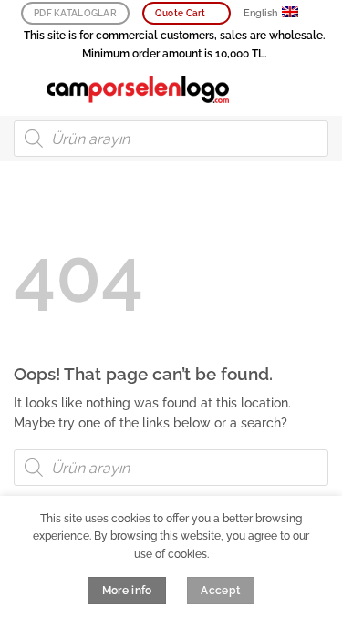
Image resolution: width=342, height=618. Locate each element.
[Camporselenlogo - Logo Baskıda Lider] (138, 89)
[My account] (288, 89)
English (260, 13)
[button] (23, 88)
